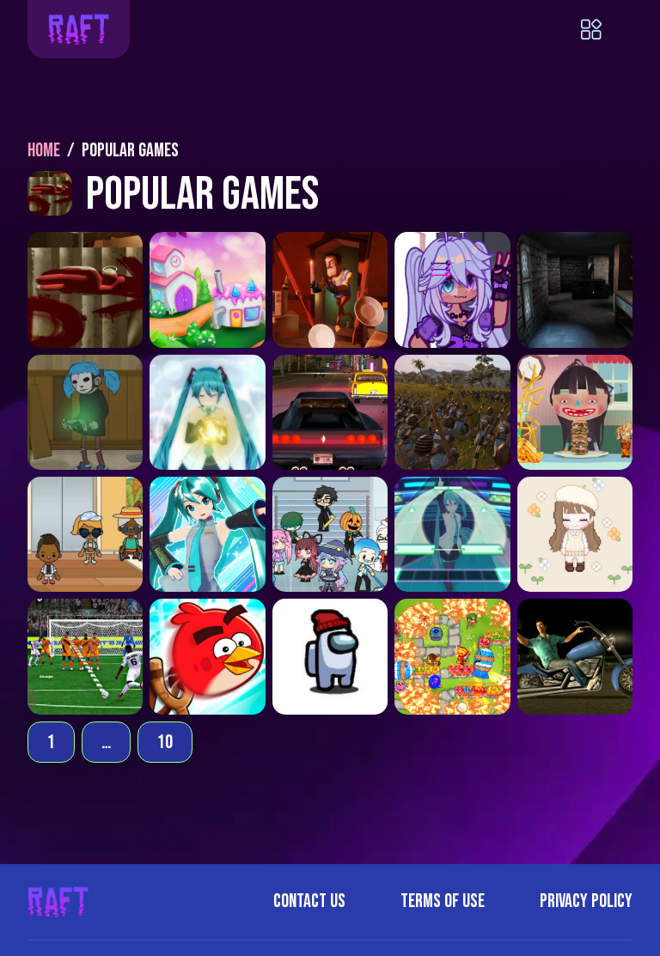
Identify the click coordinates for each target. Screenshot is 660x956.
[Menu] (606, 29)
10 (165, 742)
